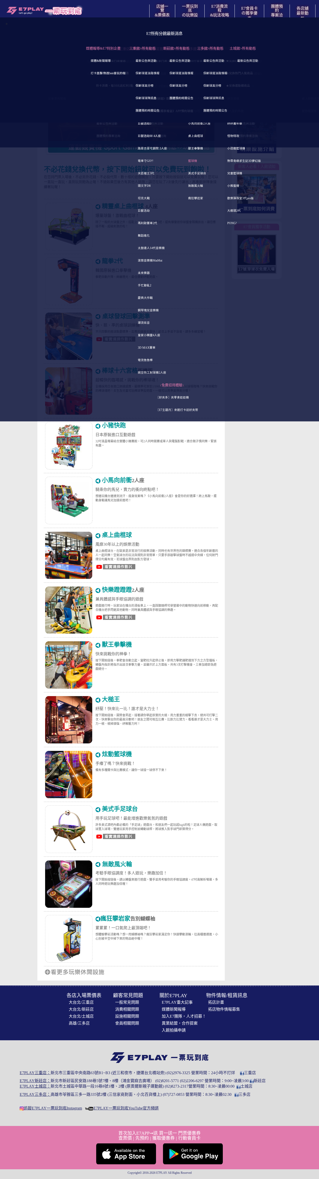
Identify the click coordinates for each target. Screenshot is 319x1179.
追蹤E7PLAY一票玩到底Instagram (53, 1108)
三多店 (244, 1094)
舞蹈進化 (144, 235)
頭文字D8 (144, 186)
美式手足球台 (197, 173)
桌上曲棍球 (195, 136)
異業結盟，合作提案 (180, 1023)
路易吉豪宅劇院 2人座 (152, 148)
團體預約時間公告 (148, 110)
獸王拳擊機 (195, 148)
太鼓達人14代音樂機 (151, 248)
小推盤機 (233, 186)
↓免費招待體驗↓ (172, 385)
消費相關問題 (127, 1009)
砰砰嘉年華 (234, 123)
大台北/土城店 (81, 1016)
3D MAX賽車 (147, 347)
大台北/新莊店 (81, 1009)
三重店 (250, 1073)
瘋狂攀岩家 (195, 198)
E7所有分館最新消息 (164, 33)
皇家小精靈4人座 (149, 335)
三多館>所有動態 (210, 48)
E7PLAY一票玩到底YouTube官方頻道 (126, 1108)
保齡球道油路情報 (148, 73)
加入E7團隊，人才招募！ (184, 1016)
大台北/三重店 (81, 1002)
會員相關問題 (127, 1023)
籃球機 (192, 161)
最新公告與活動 (146, 61)
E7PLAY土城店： (35, 1086)
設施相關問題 (127, 1016)
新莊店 (260, 1081)
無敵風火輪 (195, 186)
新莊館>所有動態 (176, 48)
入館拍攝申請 (174, 1030)
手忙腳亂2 (144, 285)
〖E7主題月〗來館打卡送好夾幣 (177, 410)
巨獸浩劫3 (144, 123)
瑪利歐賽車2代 (147, 223)
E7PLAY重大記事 (177, 1002)
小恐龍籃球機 (236, 148)
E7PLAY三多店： (35, 1094)
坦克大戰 (144, 198)
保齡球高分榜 (145, 85)
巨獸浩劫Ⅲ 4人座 (149, 136)
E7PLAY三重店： (35, 1073)
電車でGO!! (145, 161)
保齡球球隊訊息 (146, 98)
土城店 (246, 1086)
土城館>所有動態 (243, 48)
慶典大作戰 (145, 298)
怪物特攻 (233, 136)
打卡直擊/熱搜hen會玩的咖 (108, 73)
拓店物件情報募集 (224, 1009)
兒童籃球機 (234, 173)
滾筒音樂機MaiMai (150, 260)
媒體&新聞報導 (101, 61)
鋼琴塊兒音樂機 (148, 310)
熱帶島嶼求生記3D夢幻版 (244, 161)
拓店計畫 (216, 1002)
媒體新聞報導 (174, 1009)
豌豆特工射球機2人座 (152, 372)
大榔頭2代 (234, 210)
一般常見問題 (127, 1002)
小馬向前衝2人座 (199, 123)
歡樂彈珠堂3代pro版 (240, 198)
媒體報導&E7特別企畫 (103, 48)
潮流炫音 (144, 323)
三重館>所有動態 (142, 48)
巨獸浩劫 (144, 210)
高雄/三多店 (79, 1023)
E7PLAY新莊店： (35, 1081)
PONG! (232, 223)
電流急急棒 (145, 360)
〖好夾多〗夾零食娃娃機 (172, 397)
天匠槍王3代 (146, 173)
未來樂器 (144, 273)
